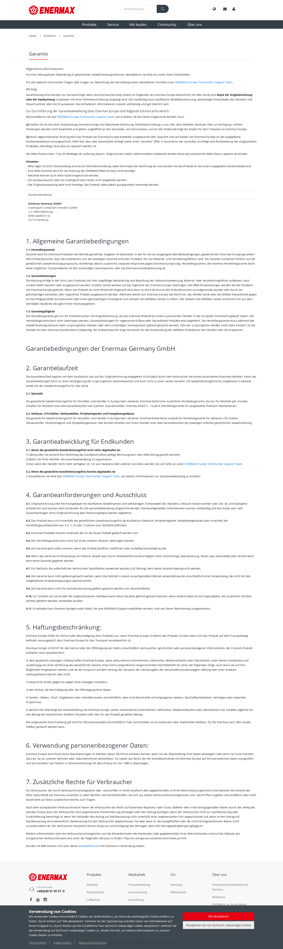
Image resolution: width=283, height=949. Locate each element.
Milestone (218, 897)
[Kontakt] (225, 9)
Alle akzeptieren (218, 916)
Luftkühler (93, 900)
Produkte (89, 24)
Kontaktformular (89, 846)
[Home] (55, 10)
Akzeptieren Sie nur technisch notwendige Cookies (218, 925)
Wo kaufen (138, 24)
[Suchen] (163, 9)
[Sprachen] (214, 9)
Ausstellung (135, 900)
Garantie (68, 36)
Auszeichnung (137, 892)
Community (167, 24)
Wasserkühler (95, 892)
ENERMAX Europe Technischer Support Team (204, 82)
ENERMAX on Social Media (229, 904)
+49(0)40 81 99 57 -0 (50, 891)
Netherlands (178, 892)
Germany (176, 885)
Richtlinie (50, 36)
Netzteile (92, 885)
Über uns (194, 24)
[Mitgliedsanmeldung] (233, 9)
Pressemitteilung (139, 885)
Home (32, 36)
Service (113, 24)
